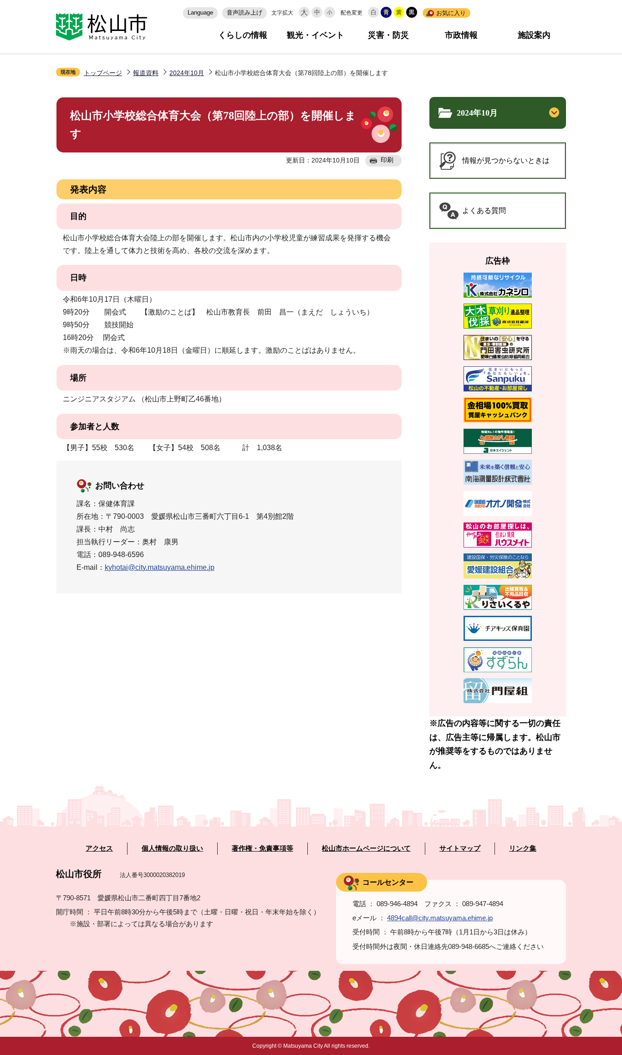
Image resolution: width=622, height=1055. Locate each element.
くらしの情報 (242, 35)
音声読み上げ (244, 12)
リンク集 (522, 848)
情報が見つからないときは (506, 160)
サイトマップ (459, 848)
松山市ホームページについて (366, 848)
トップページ (103, 72)
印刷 (387, 159)
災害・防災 (388, 35)
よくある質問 (484, 210)
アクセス (99, 848)
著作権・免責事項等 (262, 848)
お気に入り (451, 13)
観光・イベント (315, 35)
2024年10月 (186, 72)
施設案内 (534, 35)
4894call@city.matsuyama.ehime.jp (440, 918)
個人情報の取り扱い (172, 848)
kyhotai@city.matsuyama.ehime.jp (159, 567)
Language (200, 12)
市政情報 (461, 35)
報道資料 (145, 72)
